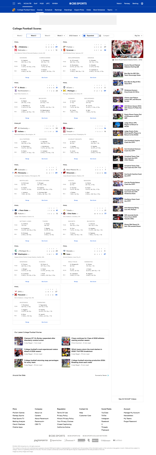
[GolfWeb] (117, 440)
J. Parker (72, 192)
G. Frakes (73, 183)
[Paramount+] (69, 440)
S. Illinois (21, 87)
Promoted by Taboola (101, 375)
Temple (69, 131)
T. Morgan (40, 183)
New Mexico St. (72, 170)
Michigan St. (24, 251)
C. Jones (72, 70)
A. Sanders (94, 151)
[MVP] (95, 440)
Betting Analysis (19, 421)
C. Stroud (92, 224)
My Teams (127, 419)
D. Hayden (92, 228)
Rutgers (69, 128)
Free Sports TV (18, 419)
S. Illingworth (74, 264)
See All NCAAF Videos (127, 399)
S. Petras (89, 264)
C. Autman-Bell (42, 192)
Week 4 (47, 36)
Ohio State (71, 213)
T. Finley (46, 224)
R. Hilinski (43, 101)
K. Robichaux (25, 146)
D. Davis (24, 151)
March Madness (19, 424)
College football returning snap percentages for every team (41, 361)
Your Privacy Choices (65, 421)
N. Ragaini (89, 273)
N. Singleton (25, 228)
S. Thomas (73, 188)
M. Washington (45, 110)
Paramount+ (39, 421)
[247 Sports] (41, 440)
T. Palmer (44, 70)
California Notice (63, 427)
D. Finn (72, 224)
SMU (20, 291)
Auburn (21, 213)
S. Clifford (24, 224)
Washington (22, 254)
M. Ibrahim (40, 188)
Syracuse (69, 50)
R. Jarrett (42, 314)
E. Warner (94, 141)
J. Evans (88, 269)
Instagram (105, 419)
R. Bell (88, 110)
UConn (69, 87)
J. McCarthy (90, 101)
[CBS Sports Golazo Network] (95, 436)
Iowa (68, 254)
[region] (127, 49)
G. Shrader (92, 60)
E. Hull (42, 105)
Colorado (21, 170)
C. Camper (44, 151)
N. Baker (24, 101)
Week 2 (19, 36)
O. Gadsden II (93, 70)
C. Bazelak (44, 141)
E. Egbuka (92, 233)
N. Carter (73, 110)
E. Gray (23, 65)
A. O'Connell (74, 60)
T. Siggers (24, 309)
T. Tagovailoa (43, 305)
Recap (27, 77)
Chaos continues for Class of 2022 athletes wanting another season (87, 339)
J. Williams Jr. (25, 105)
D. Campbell (74, 273)
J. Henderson (45, 146)
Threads (104, 427)
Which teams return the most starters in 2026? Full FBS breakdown (86, 350)
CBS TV (38, 424)
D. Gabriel (24, 60)
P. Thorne (24, 264)
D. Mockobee (74, 65)
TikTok (103, 416)
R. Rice (23, 314)
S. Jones (72, 151)
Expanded (90, 36)
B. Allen (88, 188)
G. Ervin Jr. (44, 65)
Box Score (45, 77)
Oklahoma (23, 47)
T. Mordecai (25, 305)
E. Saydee (94, 146)
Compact (106, 36)
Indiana (20, 131)
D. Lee (72, 269)
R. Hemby (42, 309)
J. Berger (24, 269)
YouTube (104, 413)
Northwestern (23, 91)
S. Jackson (47, 233)
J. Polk (43, 273)
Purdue (69, 47)
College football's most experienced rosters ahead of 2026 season (41, 350)
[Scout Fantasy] (106, 440)
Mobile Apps (17, 427)
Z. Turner (73, 101)
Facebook (105, 421)
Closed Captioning (64, 424)
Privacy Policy (62, 416)
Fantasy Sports (18, 416)
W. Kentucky (23, 128)
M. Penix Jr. (44, 264)
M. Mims (24, 70)
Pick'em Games (18, 413)
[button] (13, 3)
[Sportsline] (56, 440)
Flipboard (105, 430)
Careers (38, 416)
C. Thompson (45, 60)
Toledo (69, 210)
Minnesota (22, 173)
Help (81, 413)
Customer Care (85, 416)
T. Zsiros (72, 233)
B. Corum (89, 105)
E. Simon (73, 141)
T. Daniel (24, 110)
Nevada (69, 251)
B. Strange (24, 233)
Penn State (24, 210)
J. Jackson (24, 192)
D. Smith (24, 188)
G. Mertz (88, 183)
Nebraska (21, 50)
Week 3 (33, 36)
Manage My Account (132, 413)
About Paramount (41, 419)
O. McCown (25, 183)
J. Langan (73, 146)
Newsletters (128, 416)
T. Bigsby (47, 228)
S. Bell (87, 192)
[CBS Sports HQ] (74, 436)
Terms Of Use (62, 413)
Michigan (71, 91)
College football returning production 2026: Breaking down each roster (88, 361)
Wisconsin (70, 173)
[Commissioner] (83, 440)
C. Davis (43, 269)
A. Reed (23, 141)
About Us (38, 413)
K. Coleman (25, 273)
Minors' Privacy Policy (65, 419)
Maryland (21, 295)
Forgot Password (130, 421)
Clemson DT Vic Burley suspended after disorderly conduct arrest (39, 339)
